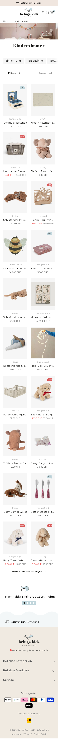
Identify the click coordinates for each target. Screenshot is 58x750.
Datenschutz (43, 730)
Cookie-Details (40, 734)
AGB (32, 730)
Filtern (12, 73)
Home (6, 21)
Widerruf (28, 734)
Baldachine (35, 60)
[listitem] (29, 3)
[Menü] (4, 12)
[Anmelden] (48, 12)
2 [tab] (27, 603)
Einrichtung (13, 60)
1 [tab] (24, 603)
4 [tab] (33, 603)
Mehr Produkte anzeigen (27, 571)
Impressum (16, 734)
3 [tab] (30, 603)
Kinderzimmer (21, 21)
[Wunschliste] (43, 12)
